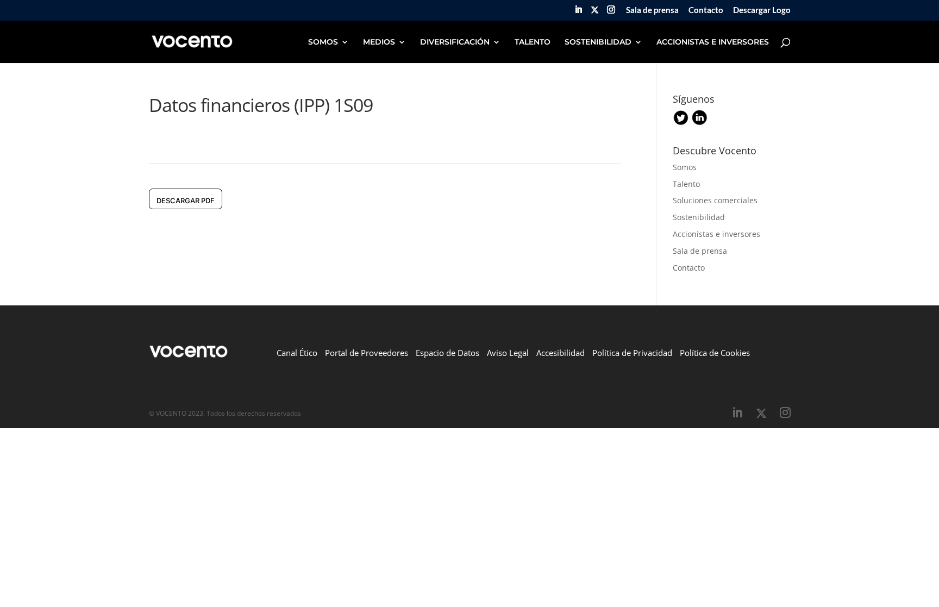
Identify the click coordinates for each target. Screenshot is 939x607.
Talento (686, 184)
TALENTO (532, 42)
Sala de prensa (652, 10)
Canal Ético (297, 352)
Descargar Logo (762, 10)
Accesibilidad (560, 352)
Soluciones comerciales (715, 200)
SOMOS (323, 42)
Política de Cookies (715, 352)
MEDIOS (379, 42)
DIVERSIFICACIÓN (455, 42)
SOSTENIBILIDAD (598, 42)
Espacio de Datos (447, 352)
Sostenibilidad (699, 217)
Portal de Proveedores (366, 352)
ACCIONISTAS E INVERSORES (712, 42)
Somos (685, 167)
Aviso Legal (508, 352)
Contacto (705, 10)
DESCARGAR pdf (185, 200)
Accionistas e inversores (716, 234)
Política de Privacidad (632, 352)
